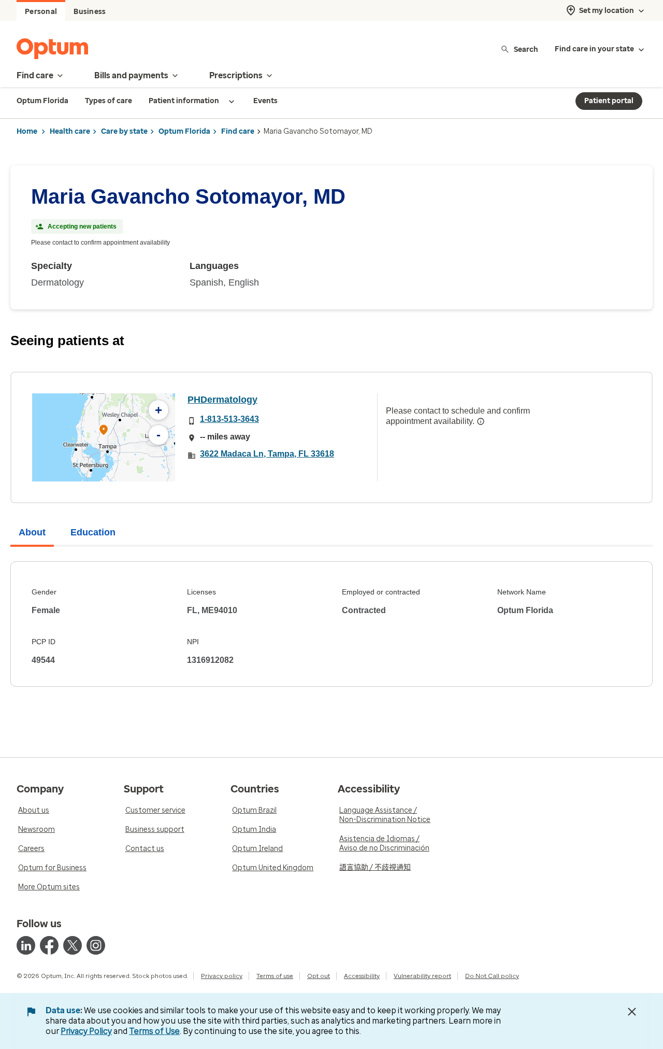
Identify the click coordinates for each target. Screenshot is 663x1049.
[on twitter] (72, 945)
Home (27, 131)
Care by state (124, 131)
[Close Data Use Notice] (632, 1011)
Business (90, 11)
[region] (103, 437)
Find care (237, 131)
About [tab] (32, 532)
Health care (70, 131)
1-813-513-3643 (229, 419)
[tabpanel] (331, 624)
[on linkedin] (26, 945)
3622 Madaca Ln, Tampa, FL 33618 (267, 453)
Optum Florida (184, 131)
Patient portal (608, 100)
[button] (103, 431)
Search (526, 49)
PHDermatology (222, 399)
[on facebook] (49, 945)
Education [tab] (93, 532)
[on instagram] (96, 945)
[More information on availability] (481, 421)
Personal (41, 11)
